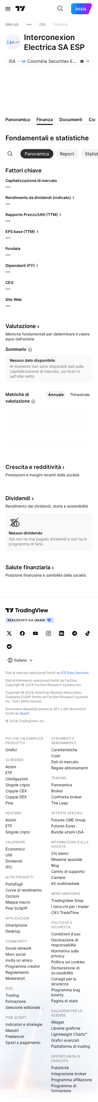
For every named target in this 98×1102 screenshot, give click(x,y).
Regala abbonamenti (69, 767)
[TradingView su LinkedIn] (61, 633)
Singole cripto (17, 784)
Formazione (15, 1001)
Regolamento (17, 972)
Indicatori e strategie (23, 1024)
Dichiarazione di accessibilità (65, 970)
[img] (81, 61)
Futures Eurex (63, 826)
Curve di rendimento (23, 890)
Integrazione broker (68, 1073)
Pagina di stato (64, 1000)
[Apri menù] (7, 8)
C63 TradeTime (65, 912)
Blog (55, 865)
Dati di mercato (64, 761)
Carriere (58, 877)
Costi (55, 755)
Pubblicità (60, 1067)
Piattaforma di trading (70, 1046)
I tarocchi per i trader (70, 906)
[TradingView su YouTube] (35, 633)
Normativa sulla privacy (65, 953)
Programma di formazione (63, 1088)
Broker (57, 790)
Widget (57, 1022)
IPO (8, 867)
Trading (12, 995)
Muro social (15, 954)
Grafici (11, 749)
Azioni (10, 766)
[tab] (36, 153)
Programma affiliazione (71, 1079)
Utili (8, 855)
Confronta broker (66, 797)
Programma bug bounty (65, 992)
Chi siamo (59, 853)
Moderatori (15, 978)
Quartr (24, 713)
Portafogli (14, 884)
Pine (9, 803)
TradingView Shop (67, 900)
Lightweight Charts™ (69, 1034)
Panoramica (61, 784)
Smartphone (16, 925)
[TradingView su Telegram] (74, 633)
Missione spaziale (66, 859)
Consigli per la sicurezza (63, 981)
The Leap (59, 803)
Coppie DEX (16, 797)
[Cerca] (60, 8)
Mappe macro (17, 902)
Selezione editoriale (22, 1007)
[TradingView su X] (9, 633)
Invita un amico (18, 960)
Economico (15, 849)
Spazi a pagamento (22, 1042)
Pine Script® (16, 908)
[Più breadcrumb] (29, 24)
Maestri (12, 1030)
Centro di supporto (68, 871)
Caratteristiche (64, 749)
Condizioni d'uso (65, 934)
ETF (8, 772)
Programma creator (22, 966)
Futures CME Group (68, 820)
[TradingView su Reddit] (9, 646)
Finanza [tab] (44, 119)
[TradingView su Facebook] (22, 633)
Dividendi (13, 861)
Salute (27, 567)
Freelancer (14, 1036)
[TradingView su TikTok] (87, 633)
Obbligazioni (16, 778)
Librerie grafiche (65, 1028)
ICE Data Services (74, 673)
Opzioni (12, 896)
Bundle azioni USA (67, 832)
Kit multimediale (65, 883)
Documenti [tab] (70, 119)
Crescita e (33, 467)
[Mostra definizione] (29, 349)
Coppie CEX (16, 790)
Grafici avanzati (65, 1040)
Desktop (12, 931)
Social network (18, 948)
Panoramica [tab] (17, 119)
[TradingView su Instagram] (48, 633)
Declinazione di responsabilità (64, 942)
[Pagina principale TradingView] (20, 9)
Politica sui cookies (68, 961)
